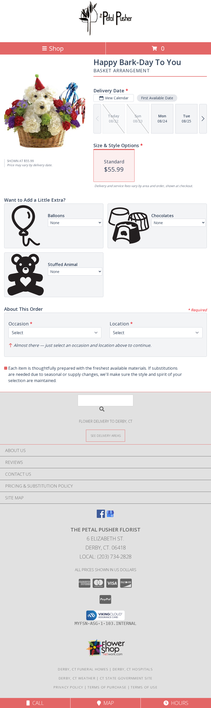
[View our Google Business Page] (110, 516)
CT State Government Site (126, 678)
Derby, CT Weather (77, 678)
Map (107, 703)
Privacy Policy (68, 687)
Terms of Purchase (106, 687)
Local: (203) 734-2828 (105, 556)
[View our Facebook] (101, 516)
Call (37, 703)
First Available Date (157, 97)
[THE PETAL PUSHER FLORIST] (105, 34)
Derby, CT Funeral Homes (83, 669)
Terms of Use (144, 687)
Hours (178, 703)
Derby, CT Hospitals (133, 669)
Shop (56, 48)
